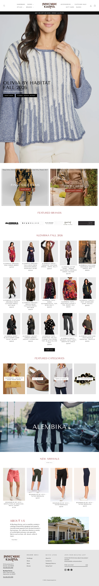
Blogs (78, 7)
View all (49, 349)
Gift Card (70, 7)
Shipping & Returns (51, 563)
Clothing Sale (80, 4)
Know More (14, 539)
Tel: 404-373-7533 (8, 567)
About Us (48, 558)
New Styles (56, 94)
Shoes (30, 4)
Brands (29, 7)
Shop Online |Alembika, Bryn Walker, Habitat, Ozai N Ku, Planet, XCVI (25, 170)
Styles (20, 7)
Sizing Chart (49, 566)
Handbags (21, 4)
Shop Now (42, 94)
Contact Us (49, 561)
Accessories (66, 4)
